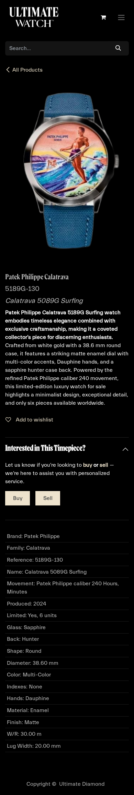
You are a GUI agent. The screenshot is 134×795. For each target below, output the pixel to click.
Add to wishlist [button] (33, 420)
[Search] (118, 48)
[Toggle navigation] (121, 17)
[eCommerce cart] (103, 17)
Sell (48, 498)
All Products (27, 70)
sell (104, 465)
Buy (17, 498)
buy (87, 465)
